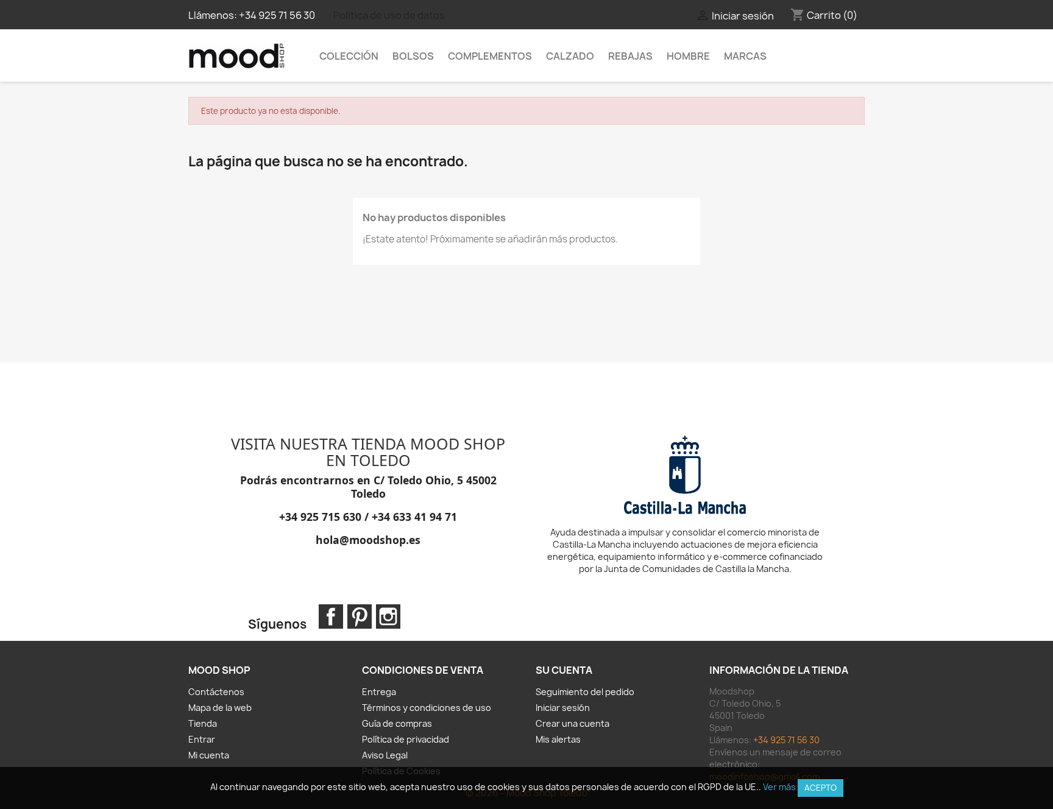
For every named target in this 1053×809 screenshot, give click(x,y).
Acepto (820, 787)
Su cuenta (564, 670)
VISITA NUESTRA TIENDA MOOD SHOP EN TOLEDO (368, 452)
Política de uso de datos (389, 15)
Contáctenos (216, 692)
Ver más (779, 787)
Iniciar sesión (563, 707)
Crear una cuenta (572, 723)
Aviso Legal (385, 755)
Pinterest (359, 616)
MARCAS (745, 56)
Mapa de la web (220, 707)
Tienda (202, 723)
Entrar (201, 739)
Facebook (331, 616)
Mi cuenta (208, 755)
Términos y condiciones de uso (426, 707)
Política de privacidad (405, 739)
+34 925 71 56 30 (277, 15)
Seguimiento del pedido (585, 692)
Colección (348, 56)
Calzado (570, 56)
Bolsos (413, 56)
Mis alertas (558, 739)
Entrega (379, 692)
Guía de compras (397, 723)
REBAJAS (630, 56)
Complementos (490, 56)
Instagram (388, 616)
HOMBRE (688, 56)
